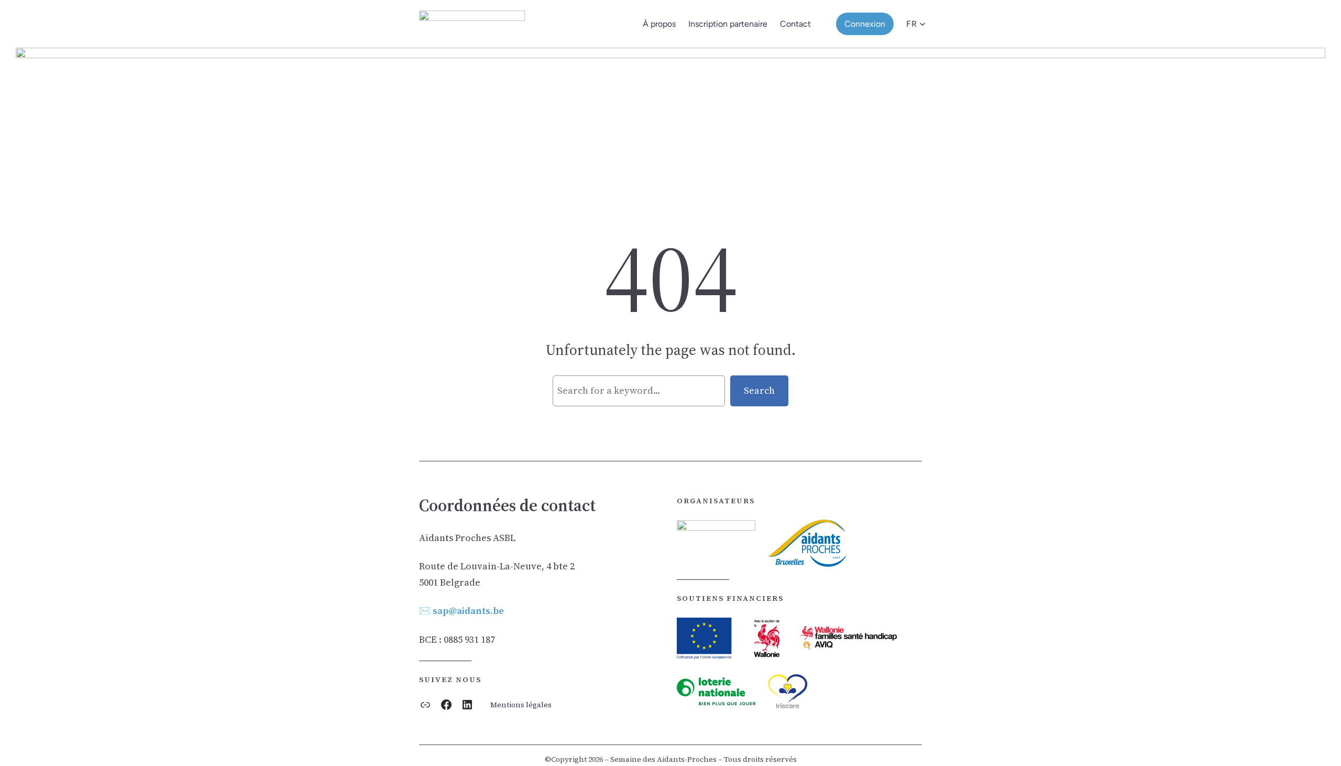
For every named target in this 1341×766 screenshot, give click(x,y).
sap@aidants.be (468, 610)
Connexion (864, 24)
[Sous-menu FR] (919, 24)
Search (759, 390)
